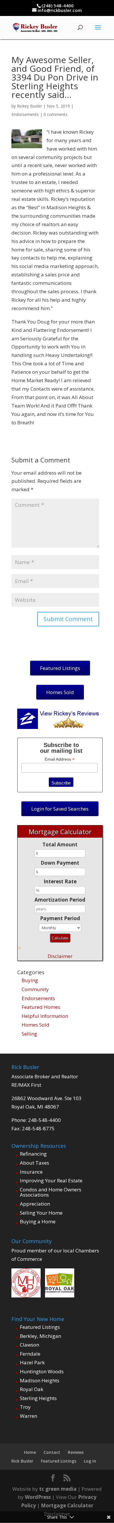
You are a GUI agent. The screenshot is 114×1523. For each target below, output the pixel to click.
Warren (28, 1416)
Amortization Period (59, 899)
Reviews (76, 1452)
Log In (90, 1461)
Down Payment (60, 862)
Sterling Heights (38, 1398)
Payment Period (60, 918)
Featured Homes (41, 1007)
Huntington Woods (42, 1371)
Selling (29, 1033)
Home (30, 1452)
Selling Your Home (41, 1212)
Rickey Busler (29, 106)
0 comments (56, 114)
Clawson (29, 1344)
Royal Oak (31, 1389)
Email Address (60, 759)
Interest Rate (60, 881)
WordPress (38, 1497)
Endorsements (25, 114)
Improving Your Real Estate (51, 1180)
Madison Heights (39, 1380)
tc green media (58, 1489)
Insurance (31, 1171)
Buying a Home (38, 1221)
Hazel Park (32, 1362)
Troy (25, 1407)
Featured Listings (40, 1327)
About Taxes (34, 1162)
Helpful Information (45, 1016)
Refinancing (33, 1153)
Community (35, 989)
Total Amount (59, 844)
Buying (30, 980)
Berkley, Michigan (40, 1336)
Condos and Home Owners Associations (50, 1192)
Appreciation (35, 1203)
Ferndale (30, 1353)
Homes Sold (35, 1024)
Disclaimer (60, 956)
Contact (52, 1452)
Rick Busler (22, 1461)
